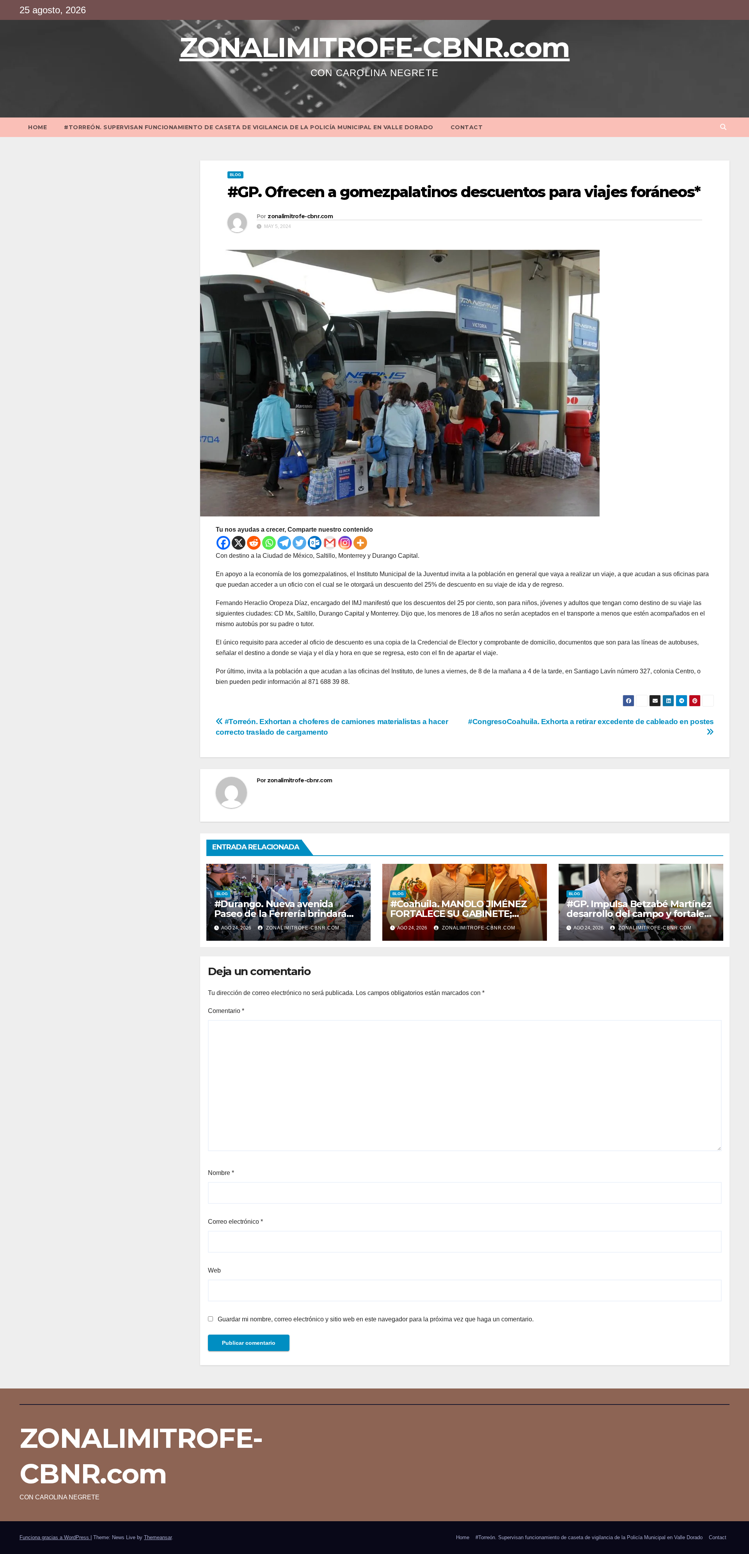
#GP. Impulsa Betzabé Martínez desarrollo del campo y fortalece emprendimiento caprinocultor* (640, 913)
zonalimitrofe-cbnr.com (300, 216)
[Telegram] (284, 543)
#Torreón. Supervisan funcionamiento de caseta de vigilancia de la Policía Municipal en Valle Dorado (248, 127)
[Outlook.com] (314, 543)
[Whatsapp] (269, 543)
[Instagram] (345, 543)
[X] (238, 543)
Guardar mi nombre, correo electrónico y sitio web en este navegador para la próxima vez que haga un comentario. (376, 1319)
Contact (467, 127)
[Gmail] (330, 543)
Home (37, 127)
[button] (723, 127)
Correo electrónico (235, 1221)
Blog (235, 175)
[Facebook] (223, 543)
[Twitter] (299, 543)
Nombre (221, 1173)
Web (214, 1270)
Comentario (226, 1011)
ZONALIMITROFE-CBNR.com (374, 47)
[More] (360, 543)
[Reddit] (254, 543)
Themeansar (158, 1537)
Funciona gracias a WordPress (55, 1537)
